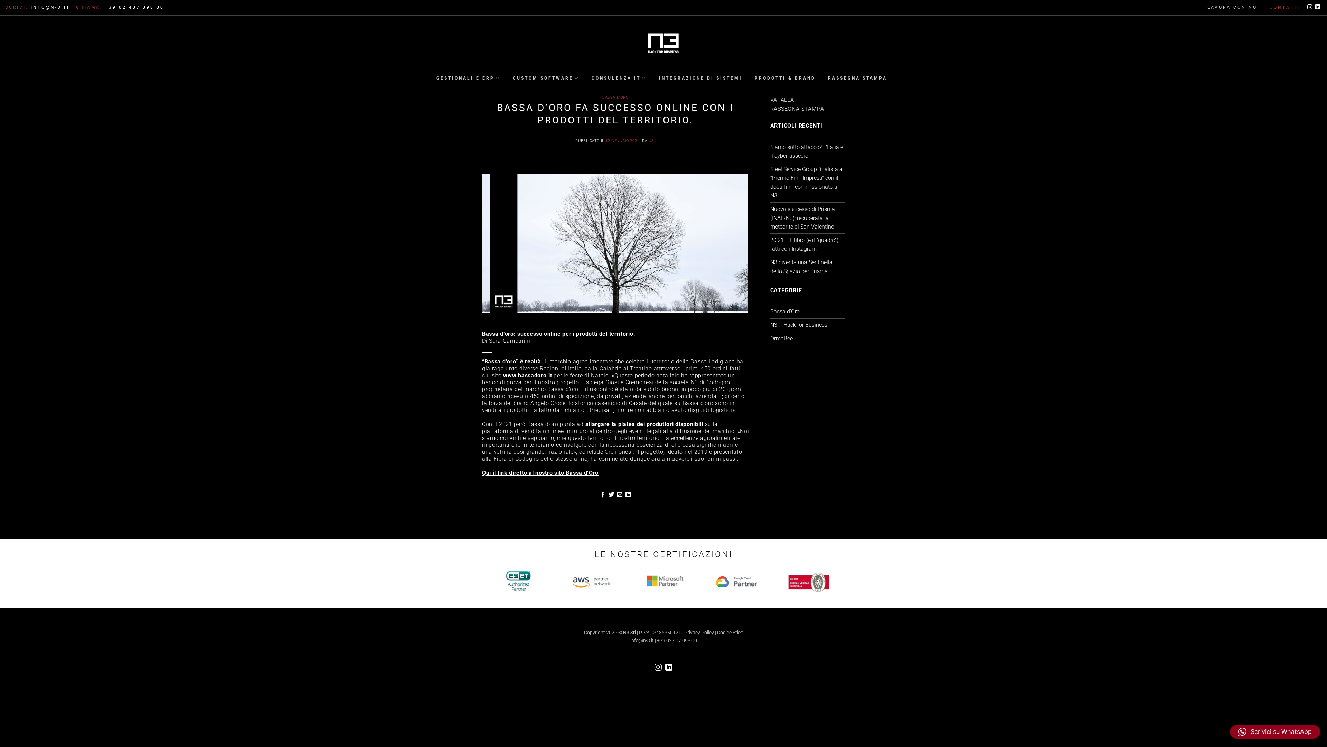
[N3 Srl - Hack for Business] (663, 43)
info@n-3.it (642, 641)
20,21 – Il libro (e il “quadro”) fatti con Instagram (804, 244)
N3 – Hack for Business (798, 325)
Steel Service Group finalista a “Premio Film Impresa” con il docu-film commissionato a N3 (806, 182)
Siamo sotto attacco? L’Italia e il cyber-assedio (806, 151)
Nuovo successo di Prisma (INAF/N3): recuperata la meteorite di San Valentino (802, 218)
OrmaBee (781, 338)
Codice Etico (730, 633)
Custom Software (543, 78)
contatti (1285, 7)
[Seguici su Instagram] (1309, 7)
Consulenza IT (616, 78)
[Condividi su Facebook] (602, 495)
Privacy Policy (699, 633)
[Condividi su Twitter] (611, 495)
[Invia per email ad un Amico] (619, 495)
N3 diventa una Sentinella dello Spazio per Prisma (801, 267)
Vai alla (782, 99)
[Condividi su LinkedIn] (628, 495)
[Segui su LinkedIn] (1317, 7)
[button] (1275, 732)
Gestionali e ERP (465, 78)
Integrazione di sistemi (700, 78)
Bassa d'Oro (615, 97)
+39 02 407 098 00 (677, 641)
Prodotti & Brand (785, 78)
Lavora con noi (1233, 7)
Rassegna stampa (857, 78)
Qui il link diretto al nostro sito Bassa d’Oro (540, 473)
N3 (651, 141)
